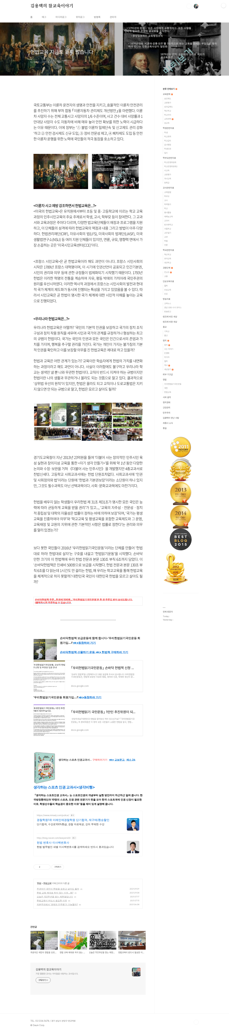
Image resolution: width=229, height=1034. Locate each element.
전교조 (167, 272)
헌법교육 (47, 883)
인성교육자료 (168, 281)
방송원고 (167, 311)
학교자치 (167, 115)
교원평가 (167, 103)
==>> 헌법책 (111, 652)
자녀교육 (167, 178)
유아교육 (167, 258)
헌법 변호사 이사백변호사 (53, 842)
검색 (189, 6)
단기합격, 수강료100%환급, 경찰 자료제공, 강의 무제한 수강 (70, 824)
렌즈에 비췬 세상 (170, 322)
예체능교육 (168, 216)
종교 (165, 327)
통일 (165, 428)
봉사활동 (167, 212)
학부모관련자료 (169, 158)
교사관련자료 (168, 188)
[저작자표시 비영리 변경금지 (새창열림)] (68, 867)
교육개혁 (168, 119)
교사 (166, 200)
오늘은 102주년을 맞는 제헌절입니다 (55, 896)
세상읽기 (168, 369)
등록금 (166, 183)
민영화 (166, 353)
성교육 (166, 123)
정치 (165, 340)
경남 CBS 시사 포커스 (172, 307)
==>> (84, 642)
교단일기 (167, 233)
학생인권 (167, 149)
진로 (166, 294)
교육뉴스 (167, 303)
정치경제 (166, 402)
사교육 (166, 170)
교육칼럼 (167, 192)
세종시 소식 (168, 423)
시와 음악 (167, 397)
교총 (166, 276)
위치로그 (80, 17)
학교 (166, 208)
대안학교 (167, 263)
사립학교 (167, 229)
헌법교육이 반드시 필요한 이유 (52, 900)
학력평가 (167, 204)
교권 (166, 237)
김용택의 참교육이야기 (51, 6)
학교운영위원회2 (170, 166)
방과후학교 (168, 225)
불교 (166, 335)
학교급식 (167, 141)
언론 (166, 245)
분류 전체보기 (169, 89)
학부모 (166, 196)
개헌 (166, 388)
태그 (44, 17)
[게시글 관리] (47, 867)
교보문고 (119, 759)
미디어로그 (61, 17)
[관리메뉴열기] (223, 5)
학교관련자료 (168, 250)
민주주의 (166, 412)
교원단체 (167, 268)
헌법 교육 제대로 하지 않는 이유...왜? (55, 892)
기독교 (166, 331)
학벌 (166, 241)
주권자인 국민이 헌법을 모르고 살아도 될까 (58, 888)
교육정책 (167, 94)
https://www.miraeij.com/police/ (53, 815)
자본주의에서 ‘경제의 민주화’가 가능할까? (57, 904)
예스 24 (130, 759)
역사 (166, 365)
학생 (166, 132)
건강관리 (166, 407)
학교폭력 (167, 136)
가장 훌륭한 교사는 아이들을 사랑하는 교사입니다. (57, 973)
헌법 (39, 883)
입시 (166, 153)
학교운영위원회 (170, 162)
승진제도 (167, 98)
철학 (166, 286)
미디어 (166, 357)
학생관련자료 (168, 128)
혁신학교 (167, 111)
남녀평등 (167, 145)
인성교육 (167, 290)
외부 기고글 (168, 374)
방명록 (97, 17)
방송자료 (166, 299)
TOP (196, 1022)
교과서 (166, 220)
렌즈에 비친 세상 (170, 316)
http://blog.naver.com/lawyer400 (54, 838)
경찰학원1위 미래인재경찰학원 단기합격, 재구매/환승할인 (73, 820)
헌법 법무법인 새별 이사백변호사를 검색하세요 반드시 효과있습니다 (75, 846)
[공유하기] (43, 867)
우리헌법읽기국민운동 (172, 384)
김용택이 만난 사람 (171, 418)
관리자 (113, 17)
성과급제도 (168, 107)
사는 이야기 (168, 349)
